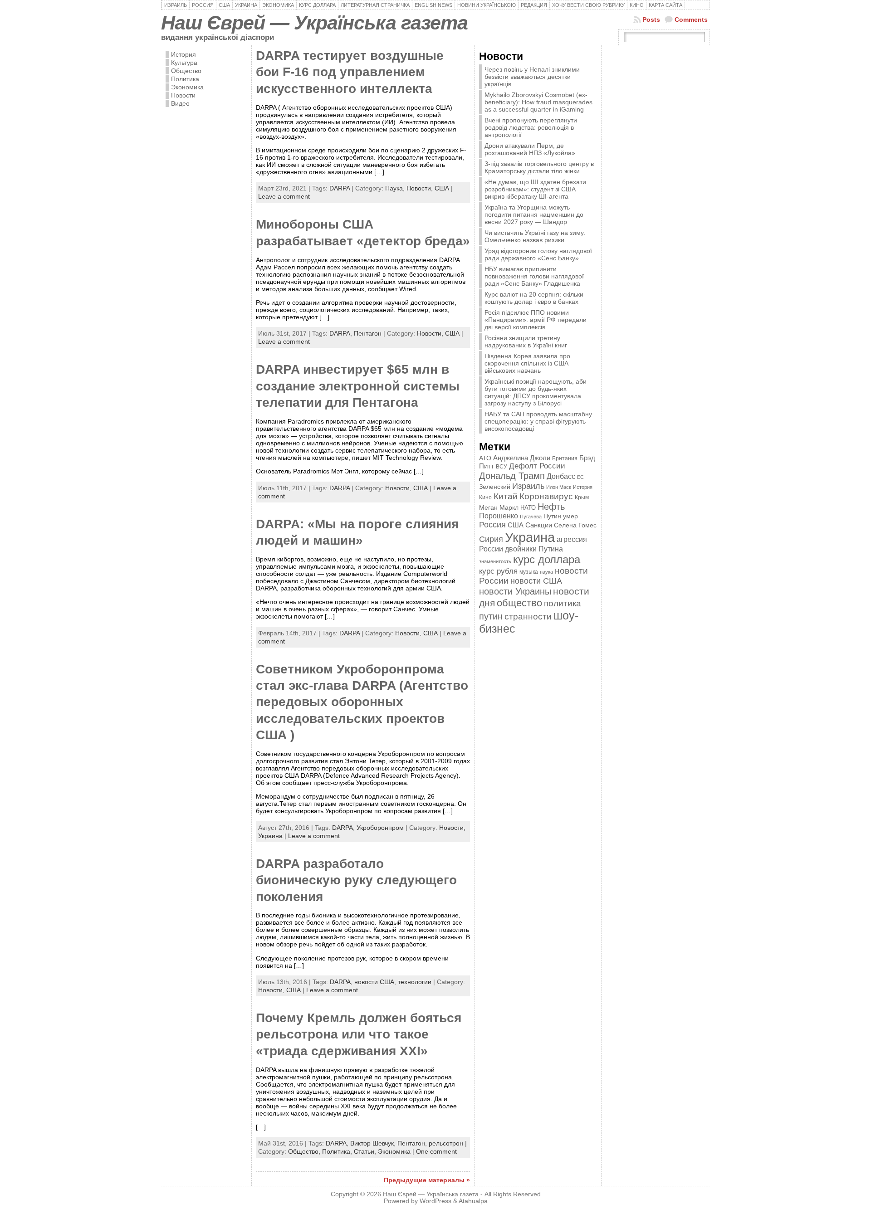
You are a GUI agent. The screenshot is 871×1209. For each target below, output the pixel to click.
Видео (180, 103)
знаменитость (495, 561)
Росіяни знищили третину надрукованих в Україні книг (525, 341)
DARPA (339, 188)
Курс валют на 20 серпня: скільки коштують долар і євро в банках (533, 298)
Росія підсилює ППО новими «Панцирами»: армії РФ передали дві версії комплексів (535, 320)
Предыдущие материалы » (427, 1180)
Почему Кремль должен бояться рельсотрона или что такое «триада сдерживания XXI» (358, 1034)
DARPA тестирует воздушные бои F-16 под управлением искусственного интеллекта (350, 72)
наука (546, 572)
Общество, (305, 1151)
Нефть (551, 507)
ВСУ (501, 466)
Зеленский (494, 486)
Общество (186, 70)
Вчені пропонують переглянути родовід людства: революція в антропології (530, 127)
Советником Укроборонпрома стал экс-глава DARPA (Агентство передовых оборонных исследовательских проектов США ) (362, 702)
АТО (485, 458)
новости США (374, 981)
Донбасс (561, 476)
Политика (185, 79)
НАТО (528, 507)
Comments (691, 19)
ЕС (580, 477)
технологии (414, 981)
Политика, (338, 1151)
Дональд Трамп (512, 476)
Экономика (187, 87)
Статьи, (366, 1151)
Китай (506, 496)
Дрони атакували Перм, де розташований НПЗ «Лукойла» (529, 149)
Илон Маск (558, 487)
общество (519, 603)
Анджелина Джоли (521, 458)
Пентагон (368, 333)
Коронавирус (546, 496)
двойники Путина (534, 549)
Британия (564, 458)
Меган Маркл (499, 507)
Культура (184, 62)
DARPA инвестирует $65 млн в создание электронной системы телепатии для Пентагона (358, 386)
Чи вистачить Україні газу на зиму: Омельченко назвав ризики (535, 236)
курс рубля (498, 571)
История (183, 54)
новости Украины (515, 591)
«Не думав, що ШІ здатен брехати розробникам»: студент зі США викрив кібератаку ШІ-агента (535, 189)
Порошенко (498, 516)
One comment (436, 1151)
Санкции (538, 525)
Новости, (420, 188)
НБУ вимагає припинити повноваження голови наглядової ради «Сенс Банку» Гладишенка (534, 276)
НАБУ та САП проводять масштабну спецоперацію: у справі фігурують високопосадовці (538, 421)
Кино (485, 497)
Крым (582, 497)
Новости (183, 95)
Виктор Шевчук (372, 1143)
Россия (492, 524)
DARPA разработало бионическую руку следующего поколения (356, 880)
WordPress (435, 1201)
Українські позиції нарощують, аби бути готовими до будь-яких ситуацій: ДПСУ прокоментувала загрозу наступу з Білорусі (535, 392)
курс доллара (546, 559)
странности (528, 616)
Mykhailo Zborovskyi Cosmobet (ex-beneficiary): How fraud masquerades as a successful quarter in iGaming (538, 102)
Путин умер (560, 516)
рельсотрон (446, 1143)
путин (491, 616)
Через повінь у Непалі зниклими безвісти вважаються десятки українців (532, 77)
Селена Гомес (575, 525)
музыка (528, 572)
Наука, (395, 188)
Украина (270, 835)
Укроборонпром (380, 827)
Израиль (528, 486)
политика (562, 603)
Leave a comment (284, 196)
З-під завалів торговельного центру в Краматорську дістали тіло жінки (539, 167)
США (442, 188)
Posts (651, 19)
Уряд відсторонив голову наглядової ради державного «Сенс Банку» (538, 254)
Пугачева (531, 516)
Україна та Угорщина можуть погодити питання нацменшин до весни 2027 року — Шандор (533, 214)
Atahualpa (473, 1201)
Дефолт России (537, 466)
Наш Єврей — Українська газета (314, 23)
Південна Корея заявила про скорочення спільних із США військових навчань (527, 363)
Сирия (491, 539)
